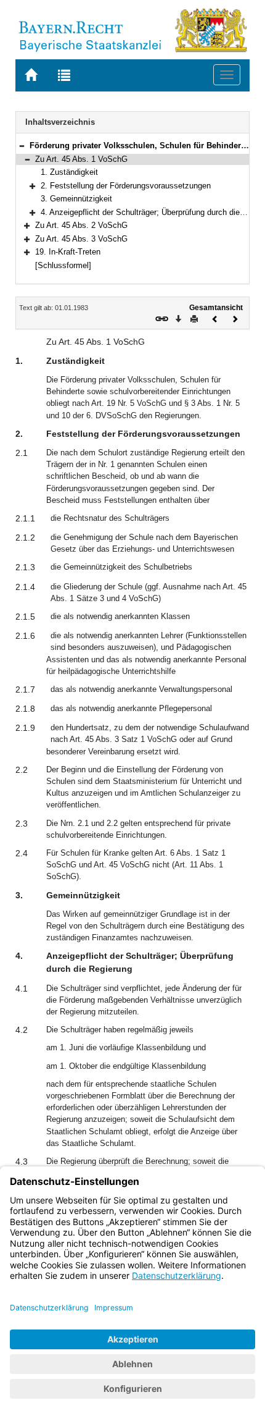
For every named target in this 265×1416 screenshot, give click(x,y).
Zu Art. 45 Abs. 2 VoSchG (81, 225)
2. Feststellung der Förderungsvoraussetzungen (126, 185)
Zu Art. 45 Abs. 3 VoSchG (81, 238)
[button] (21, 145)
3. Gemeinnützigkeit (76, 198)
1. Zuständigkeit (69, 172)
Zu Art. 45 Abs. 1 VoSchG (81, 159)
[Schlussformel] (63, 265)
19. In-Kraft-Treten (67, 251)
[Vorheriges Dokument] (215, 318)
